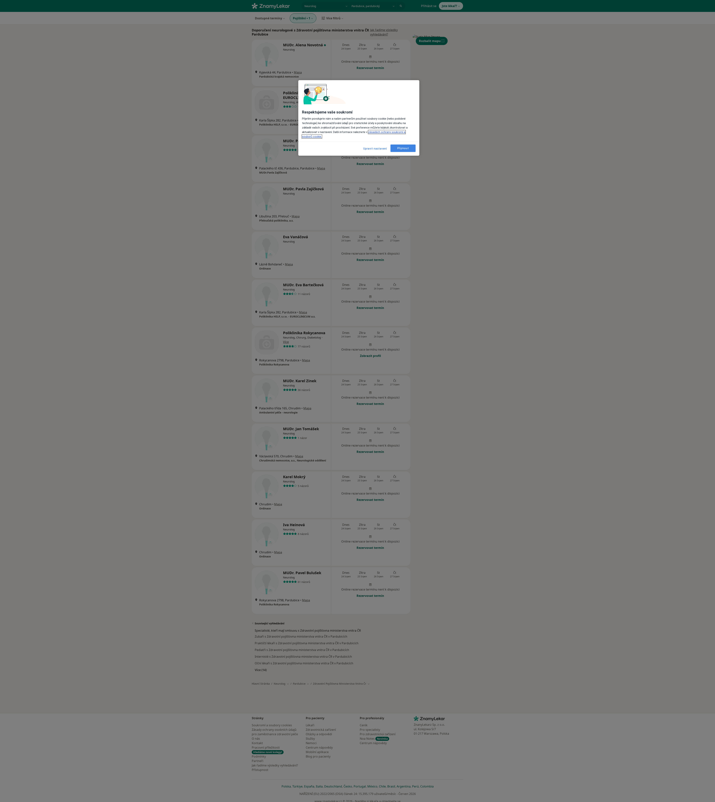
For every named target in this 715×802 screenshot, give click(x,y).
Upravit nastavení (375, 148)
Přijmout (403, 148)
